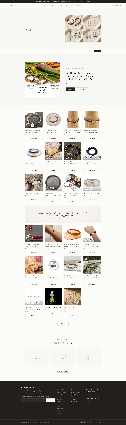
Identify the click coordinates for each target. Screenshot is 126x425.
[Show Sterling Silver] (28, 302)
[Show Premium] (28, 239)
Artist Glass (59, 399)
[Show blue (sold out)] (52, 302)
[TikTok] (33, 422)
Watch (56, 5)
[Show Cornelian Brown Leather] (100, 157)
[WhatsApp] (31, 422)
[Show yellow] (47, 302)
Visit (62, 5)
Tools (58, 404)
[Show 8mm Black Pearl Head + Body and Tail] (37, 302)
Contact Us (74, 389)
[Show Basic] (32, 239)
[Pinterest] (28, 422)
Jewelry (59, 411)
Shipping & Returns (75, 392)
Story (71, 5)
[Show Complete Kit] (32, 125)
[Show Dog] (91, 188)
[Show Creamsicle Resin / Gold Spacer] (91, 239)
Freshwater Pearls (61, 396)
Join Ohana (50, 400)
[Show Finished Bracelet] (28, 125)
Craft (76, 5)
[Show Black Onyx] (67, 157)
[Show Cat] (86, 188)
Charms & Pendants (61, 392)
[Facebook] (24, 422)
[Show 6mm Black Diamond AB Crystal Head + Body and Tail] (41, 302)
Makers (80, 5)
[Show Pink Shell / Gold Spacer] (52, 157)
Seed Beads (60, 394)
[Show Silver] (47, 188)
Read (51, 5)
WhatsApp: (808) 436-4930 (92, 398)
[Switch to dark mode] (37, 422)
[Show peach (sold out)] (56, 302)
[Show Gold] (52, 188)
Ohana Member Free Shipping (42, 1)
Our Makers (74, 396)
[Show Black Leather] (86, 157)
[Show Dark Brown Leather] (91, 157)
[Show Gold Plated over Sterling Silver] (32, 302)
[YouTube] (26, 422)
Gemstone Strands (61, 389)
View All (59, 413)
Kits (58, 406)
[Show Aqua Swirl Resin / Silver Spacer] (86, 239)
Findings (59, 401)
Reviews (73, 399)
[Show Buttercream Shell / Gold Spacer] (47, 157)
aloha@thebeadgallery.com (92, 401)
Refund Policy (74, 394)
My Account (74, 401)
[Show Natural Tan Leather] (95, 157)
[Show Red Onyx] (71, 157)
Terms (99, 422)
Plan (67, 5)
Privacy (95, 422)
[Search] (110, 5)
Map (74, 1)
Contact (88, 1)
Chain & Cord (60, 408)
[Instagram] (21, 422)
